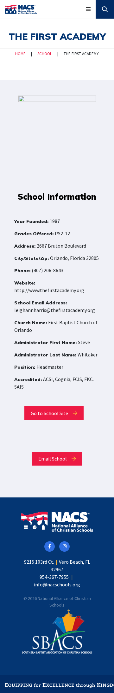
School (44, 53)
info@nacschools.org (57, 584)
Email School (53, 458)
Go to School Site (50, 413)
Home (20, 53)
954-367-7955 (54, 577)
